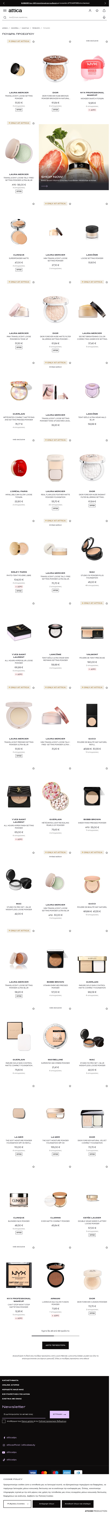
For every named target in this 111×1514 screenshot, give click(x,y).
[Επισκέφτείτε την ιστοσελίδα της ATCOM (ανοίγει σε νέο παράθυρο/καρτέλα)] (96, 1511)
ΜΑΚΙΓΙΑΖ (25, 28)
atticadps (12, 1438)
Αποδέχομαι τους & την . (37, 1421)
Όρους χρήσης (28, 1421)
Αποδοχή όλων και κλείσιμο (78, 1504)
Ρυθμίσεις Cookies (16, 1504)
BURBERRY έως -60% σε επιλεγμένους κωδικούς (39, 3)
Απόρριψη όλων (46, 1504)
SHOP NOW (52, 177)
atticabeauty (27, 1445)
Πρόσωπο (36, 28)
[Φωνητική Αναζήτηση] (104, 17)
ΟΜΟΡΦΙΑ (15, 28)
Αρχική (5, 28)
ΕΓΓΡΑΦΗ (57, 1414)
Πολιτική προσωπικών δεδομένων (52, 1421)
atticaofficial (13, 1445)
